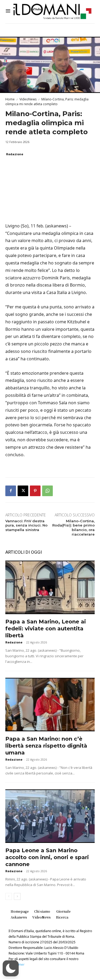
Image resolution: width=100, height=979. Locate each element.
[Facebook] (10, 491)
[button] (11, 968)
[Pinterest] (35, 491)
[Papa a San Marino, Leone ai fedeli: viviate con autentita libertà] (50, 587)
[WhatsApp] (47, 491)
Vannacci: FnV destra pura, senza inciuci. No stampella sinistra (26, 525)
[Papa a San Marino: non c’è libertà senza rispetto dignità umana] (50, 704)
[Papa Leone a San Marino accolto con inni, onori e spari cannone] (50, 816)
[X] (23, 491)
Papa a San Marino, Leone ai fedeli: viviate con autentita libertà (45, 628)
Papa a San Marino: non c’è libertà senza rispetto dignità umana (46, 746)
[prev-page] (8, 896)
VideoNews (28, 99)
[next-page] (17, 896)
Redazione (14, 154)
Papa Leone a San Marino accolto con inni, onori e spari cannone (47, 857)
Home (10, 99)
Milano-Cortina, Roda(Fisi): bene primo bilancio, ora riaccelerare (73, 528)
